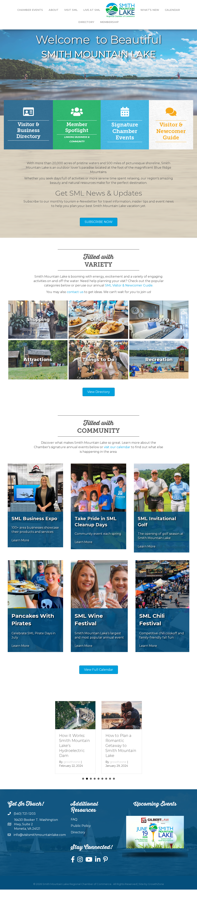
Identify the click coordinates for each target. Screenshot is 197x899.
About (53, 9)
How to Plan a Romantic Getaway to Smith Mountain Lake (74, 745)
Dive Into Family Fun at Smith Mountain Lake (121, 740)
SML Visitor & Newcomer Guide (129, 285)
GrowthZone (156, 883)
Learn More (20, 540)
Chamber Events (30, 9)
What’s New (149, 9)
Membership (109, 21)
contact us (75, 292)
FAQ (74, 819)
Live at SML (91, 9)
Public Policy (81, 826)
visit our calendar (117, 447)
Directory (86, 21)
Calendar (172, 9)
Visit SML (71, 9)
